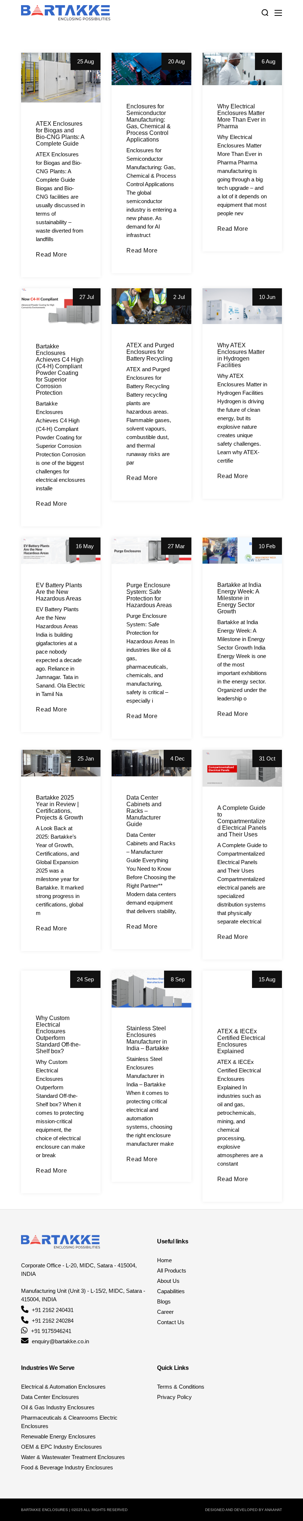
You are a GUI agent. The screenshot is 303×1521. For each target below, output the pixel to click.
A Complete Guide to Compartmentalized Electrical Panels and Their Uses (241, 821)
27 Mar (176, 546)
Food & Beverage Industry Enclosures (67, 1467)
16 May (85, 546)
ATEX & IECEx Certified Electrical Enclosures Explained (241, 1041)
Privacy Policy (174, 1397)
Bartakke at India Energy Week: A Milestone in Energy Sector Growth (239, 598)
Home (164, 1260)
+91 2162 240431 (53, 1310)
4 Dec (177, 758)
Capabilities (171, 1291)
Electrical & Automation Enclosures (63, 1386)
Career (165, 1312)
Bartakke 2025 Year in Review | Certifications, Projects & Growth (59, 807)
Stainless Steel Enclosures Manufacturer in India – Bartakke (147, 1038)
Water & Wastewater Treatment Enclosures (73, 1457)
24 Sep (85, 979)
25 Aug (85, 61)
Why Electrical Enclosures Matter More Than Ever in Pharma (241, 116)
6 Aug (268, 61)
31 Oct (267, 758)
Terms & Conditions (180, 1386)
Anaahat (273, 1510)
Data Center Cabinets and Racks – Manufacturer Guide (143, 810)
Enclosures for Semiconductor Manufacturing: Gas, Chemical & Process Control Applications (148, 123)
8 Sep (178, 979)
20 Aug (176, 61)
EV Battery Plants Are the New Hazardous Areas (59, 592)
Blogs (164, 1301)
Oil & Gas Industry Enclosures (58, 1407)
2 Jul (179, 297)
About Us (168, 1281)
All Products (171, 1270)
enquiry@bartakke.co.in (60, 1341)
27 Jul (86, 297)
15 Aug (267, 979)
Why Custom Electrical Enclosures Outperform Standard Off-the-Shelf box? (58, 1034)
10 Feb (267, 546)
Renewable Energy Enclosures (58, 1436)
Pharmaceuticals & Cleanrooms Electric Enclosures (69, 1421)
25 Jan (86, 758)
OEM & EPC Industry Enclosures (61, 1447)
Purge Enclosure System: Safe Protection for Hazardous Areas (149, 595)
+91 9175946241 (51, 1331)
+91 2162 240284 (53, 1321)
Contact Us (170, 1322)
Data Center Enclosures (50, 1397)
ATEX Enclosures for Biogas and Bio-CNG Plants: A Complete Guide (60, 134)
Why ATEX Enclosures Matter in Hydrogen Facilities (241, 355)
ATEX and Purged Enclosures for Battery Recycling (150, 352)
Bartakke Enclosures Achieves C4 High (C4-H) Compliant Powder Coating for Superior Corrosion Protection (60, 369)
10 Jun (267, 297)
